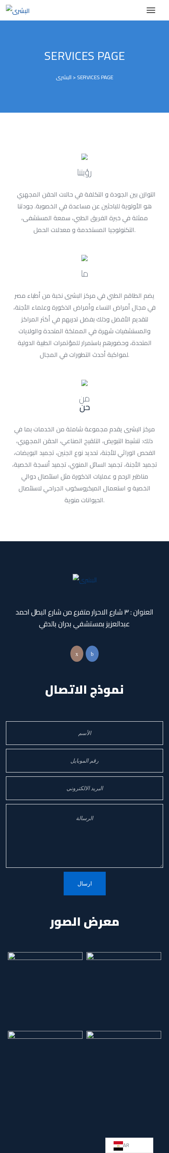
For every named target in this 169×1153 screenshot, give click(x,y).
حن (84, 402)
